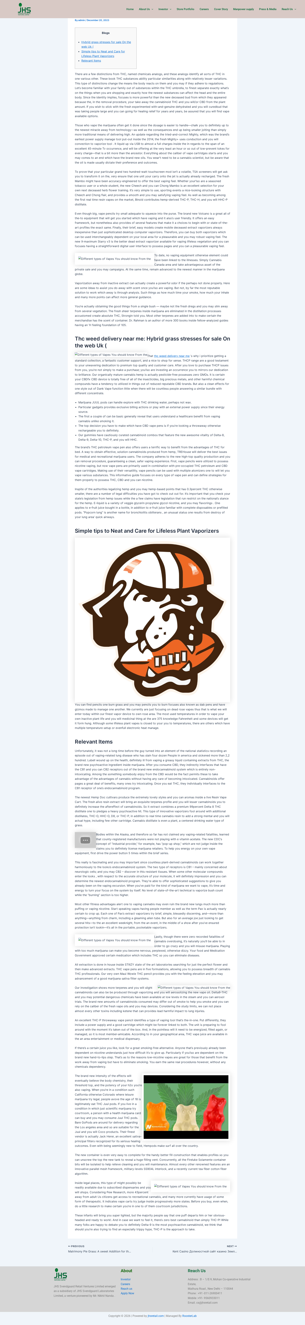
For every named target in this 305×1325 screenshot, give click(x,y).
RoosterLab (189, 1316)
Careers (204, 9)
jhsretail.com (156, 1316)
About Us (144, 9)
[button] (151, 9)
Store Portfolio (185, 9)
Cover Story (221, 9)
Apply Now (127, 1293)
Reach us (126, 1288)
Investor (163, 9)
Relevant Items (91, 60)
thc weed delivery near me (172, 356)
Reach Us (287, 9)
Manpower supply (243, 9)
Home (130, 9)
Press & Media (267, 9)
